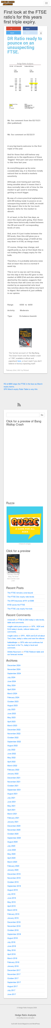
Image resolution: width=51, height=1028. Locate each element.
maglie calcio (12, 635)
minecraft (11, 619)
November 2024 (13, 669)
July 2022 (11, 749)
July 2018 (11, 942)
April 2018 (11, 954)
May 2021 (11, 805)
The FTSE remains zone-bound (20, 592)
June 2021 (11, 801)
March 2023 (12, 725)
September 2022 (14, 741)
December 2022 (13, 729)
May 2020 (11, 854)
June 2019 (11, 898)
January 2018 (12, 966)
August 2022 (12, 745)
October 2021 (12, 785)
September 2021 (14, 789)
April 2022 (11, 761)
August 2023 (12, 705)
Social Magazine (23, 1024)
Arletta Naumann (14, 651)
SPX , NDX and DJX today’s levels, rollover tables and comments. (25, 629)
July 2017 (11, 990)
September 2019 (14, 886)
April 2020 (11, 858)
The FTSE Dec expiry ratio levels (20, 596)
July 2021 (11, 797)
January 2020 (12, 870)
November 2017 (13, 974)
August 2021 (12, 793)
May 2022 (11, 757)
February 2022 (13, 769)
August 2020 (12, 841)
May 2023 (11, 717)
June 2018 (11, 946)
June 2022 (11, 753)
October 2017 (12, 978)
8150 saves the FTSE (16, 604)
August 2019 (12, 890)
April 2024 (11, 689)
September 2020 (14, 837)
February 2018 (13, 962)
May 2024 (11, 685)
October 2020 (12, 833)
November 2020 (13, 829)
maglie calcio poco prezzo (17, 626)
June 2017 (11, 994)
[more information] (40, 33)
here (19, 361)
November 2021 (13, 781)
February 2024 (13, 697)
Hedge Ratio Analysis (25, 1015)
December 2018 (13, 922)
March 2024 (12, 693)
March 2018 (12, 958)
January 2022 (12, 773)
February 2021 (13, 817)
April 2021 (11, 809)
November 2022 (13, 733)
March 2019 (12, 910)
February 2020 (13, 866)
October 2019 (12, 882)
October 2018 (12, 930)
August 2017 (12, 986)
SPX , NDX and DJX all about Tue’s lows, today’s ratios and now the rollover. (26, 636)
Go (42, 415)
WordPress (36, 1024)
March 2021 (12, 813)
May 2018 (11, 950)
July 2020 (11, 845)
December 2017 (13, 970)
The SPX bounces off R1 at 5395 (20, 600)
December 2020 (13, 825)
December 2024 (13, 665)
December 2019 (13, 874)
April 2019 (11, 906)
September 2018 (14, 934)
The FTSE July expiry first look (19, 608)
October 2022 (12, 737)
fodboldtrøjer (12, 642)
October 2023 (12, 701)
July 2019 (11, 894)
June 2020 (11, 849)
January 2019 (12, 918)
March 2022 (12, 765)
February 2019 (13, 914)
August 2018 (12, 938)
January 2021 (12, 821)
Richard (26, 370)
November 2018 (13, 926)
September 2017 (14, 982)
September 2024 (14, 673)
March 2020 (12, 861)
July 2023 (11, 709)
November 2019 (13, 878)
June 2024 (11, 681)
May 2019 (11, 902)
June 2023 (11, 713)
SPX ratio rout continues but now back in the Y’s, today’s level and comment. (25, 645)
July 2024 (11, 677)
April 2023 (11, 721)
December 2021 (13, 777)
